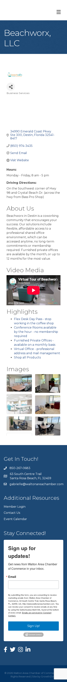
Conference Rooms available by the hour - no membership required (36, 332)
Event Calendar (15, 519)
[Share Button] (11, 87)
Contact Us (12, 513)
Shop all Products (27, 357)
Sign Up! (33, 626)
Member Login (14, 506)
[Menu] (58, 12)
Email (12, 576)
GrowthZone (48, 676)
